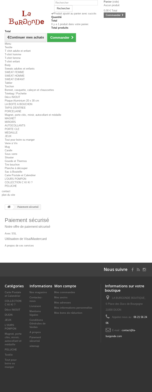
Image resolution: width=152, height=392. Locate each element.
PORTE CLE (12, 129)
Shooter (9, 157)
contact (6, 191)
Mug (7, 146)
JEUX (8, 136)
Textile (8, 47)
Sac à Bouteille (13, 171)
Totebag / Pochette (16, 93)
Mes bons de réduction (68, 312)
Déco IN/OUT (12, 97)
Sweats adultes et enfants (20, 68)
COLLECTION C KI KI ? (18, 182)
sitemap (34, 346)
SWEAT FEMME (14, 72)
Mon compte (65, 286)
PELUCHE (11, 185)
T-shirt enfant (12, 61)
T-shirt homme (13, 54)
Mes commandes (64, 292)
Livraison (35, 306)
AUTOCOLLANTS (15, 125)
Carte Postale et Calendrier (20, 175)
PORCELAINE (13, 111)
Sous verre (11, 153)
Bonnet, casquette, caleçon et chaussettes (29, 89)
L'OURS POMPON (15, 178)
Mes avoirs (60, 297)
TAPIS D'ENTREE (15, 107)
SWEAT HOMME (15, 75)
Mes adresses (62, 302)
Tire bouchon (12, 164)
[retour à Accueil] (9, 207)
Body (8, 65)
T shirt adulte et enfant (18, 50)
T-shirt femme (13, 57)
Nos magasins (38, 292)
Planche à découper (16, 168)
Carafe (8, 150)
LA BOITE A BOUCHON (18, 104)
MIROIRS (10, 121)
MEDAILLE (11, 132)
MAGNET (10, 118)
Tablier (8, 82)
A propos (35, 332)
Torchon (9, 86)
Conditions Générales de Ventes (37, 324)
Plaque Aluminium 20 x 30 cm (22, 100)
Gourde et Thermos (16, 161)
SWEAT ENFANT (15, 79)
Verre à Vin (11, 143)
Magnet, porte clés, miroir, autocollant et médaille (33, 114)
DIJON (8, 314)
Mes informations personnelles (73, 307)
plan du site (8, 194)
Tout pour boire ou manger (20, 139)
